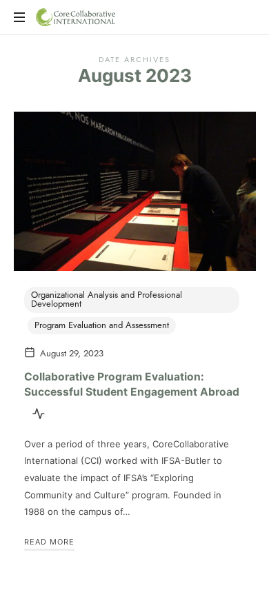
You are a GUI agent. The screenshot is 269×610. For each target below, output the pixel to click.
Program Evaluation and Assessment (101, 325)
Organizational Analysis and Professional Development (106, 299)
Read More (49, 542)
